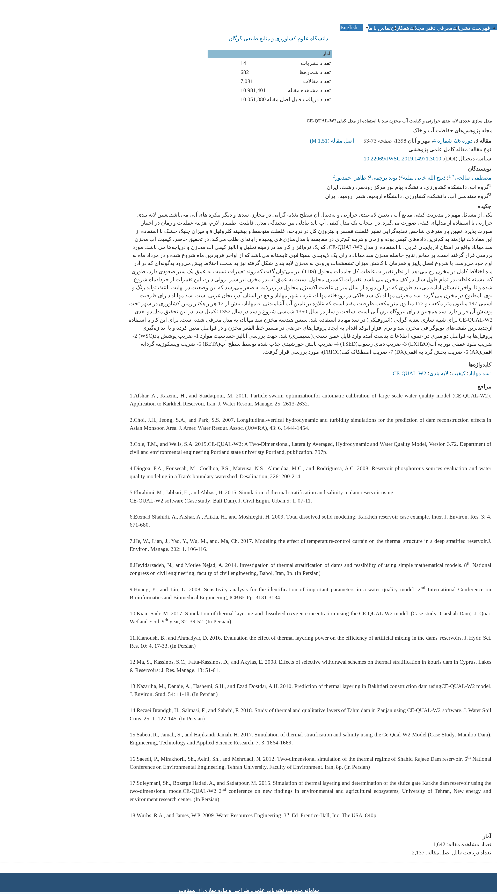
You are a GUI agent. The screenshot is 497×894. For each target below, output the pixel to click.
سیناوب (187, 890)
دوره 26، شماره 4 (452, 141)
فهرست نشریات (471, 28)
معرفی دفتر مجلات (431, 28)
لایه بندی (438, 373)
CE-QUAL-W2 (409, 373)
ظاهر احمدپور (350, 178)
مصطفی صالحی (471, 178)
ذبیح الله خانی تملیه (424, 178)
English (349, 27)
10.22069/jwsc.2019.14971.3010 (402, 158)
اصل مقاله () (332, 141)
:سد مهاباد (480, 373)
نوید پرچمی (384, 178)
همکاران (400, 28)
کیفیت (458, 373)
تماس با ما (379, 28)
